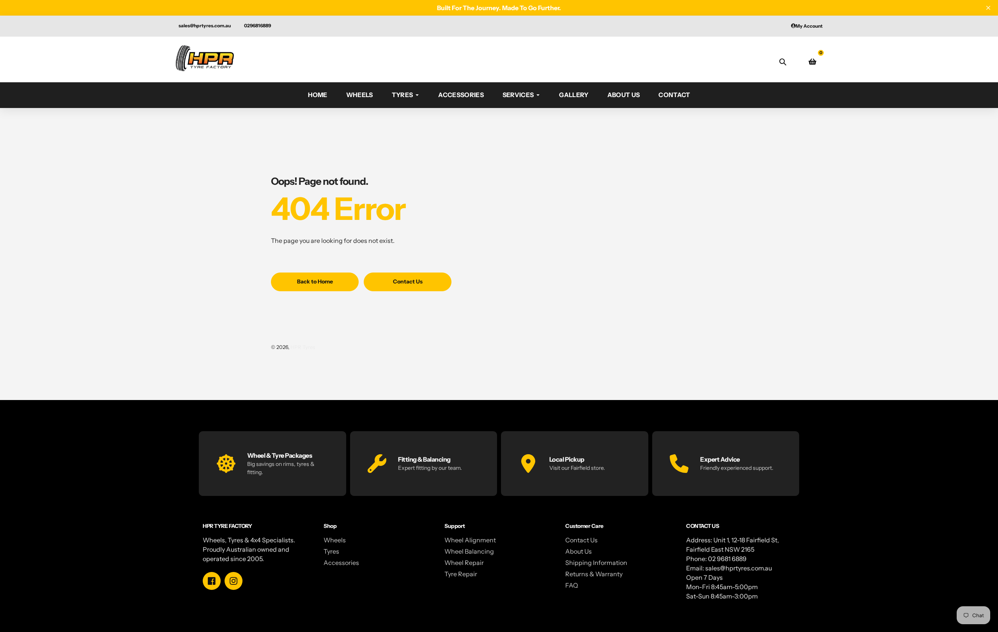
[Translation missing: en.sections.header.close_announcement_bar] (988, 8)
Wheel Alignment (470, 540)
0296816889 (257, 25)
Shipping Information (596, 562)
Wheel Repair (464, 562)
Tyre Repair (460, 574)
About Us (578, 551)
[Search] (783, 61)
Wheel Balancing (469, 551)
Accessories (341, 562)
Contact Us (581, 540)
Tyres (331, 551)
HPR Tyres (302, 347)
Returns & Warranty (594, 574)
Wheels (335, 540)
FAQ (571, 585)
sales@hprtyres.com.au (205, 25)
